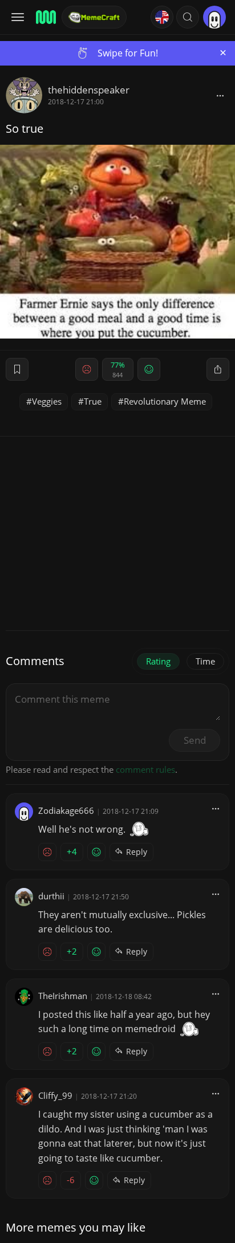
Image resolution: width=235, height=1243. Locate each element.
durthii (51, 896)
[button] (187, 17)
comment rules (145, 769)
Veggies (47, 401)
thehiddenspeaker (88, 89)
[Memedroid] (45, 17)
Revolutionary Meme (165, 401)
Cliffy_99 (55, 1095)
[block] (220, 95)
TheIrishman (63, 995)
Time (205, 661)
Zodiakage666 (66, 810)
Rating (158, 661)
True (93, 401)
